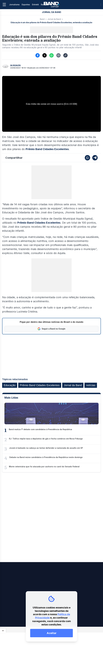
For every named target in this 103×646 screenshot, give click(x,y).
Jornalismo (14, 4)
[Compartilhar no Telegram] (95, 157)
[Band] (51, 4)
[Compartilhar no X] (44, 55)
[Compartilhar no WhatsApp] (51, 55)
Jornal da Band (54, 19)
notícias (90, 385)
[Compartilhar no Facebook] (37, 55)
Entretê (35, 4)
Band (42, 19)
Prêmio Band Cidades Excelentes (40, 385)
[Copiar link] (65, 55)
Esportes (26, 4)
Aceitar (51, 633)
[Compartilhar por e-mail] (58, 55)
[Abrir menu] (4, 4)
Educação (10, 385)
